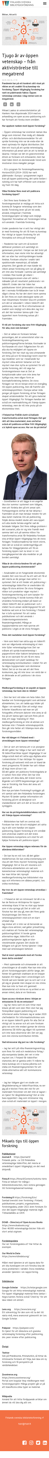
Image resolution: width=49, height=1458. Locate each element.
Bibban (5, 14)
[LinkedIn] (12, 104)
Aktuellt (13, 14)
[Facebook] (5, 104)
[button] (45, 3)
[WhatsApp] (18, 104)
